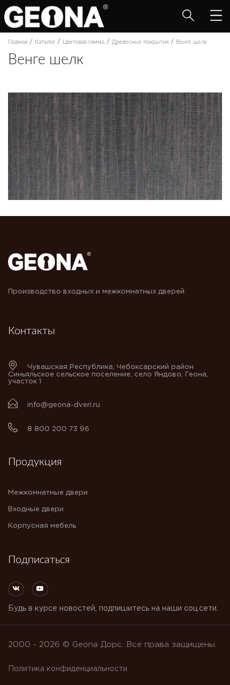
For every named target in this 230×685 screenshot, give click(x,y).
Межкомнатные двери (48, 493)
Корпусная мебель (42, 526)
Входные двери (36, 509)
